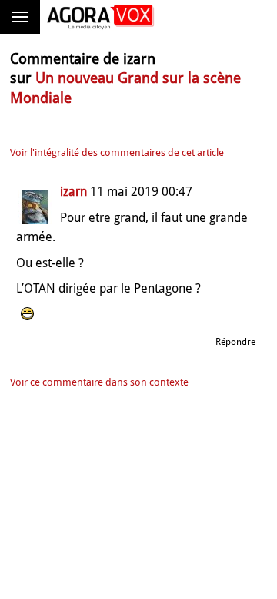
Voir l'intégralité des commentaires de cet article (117, 152)
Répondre (235, 341)
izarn (73, 191)
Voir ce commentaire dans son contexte (99, 382)
